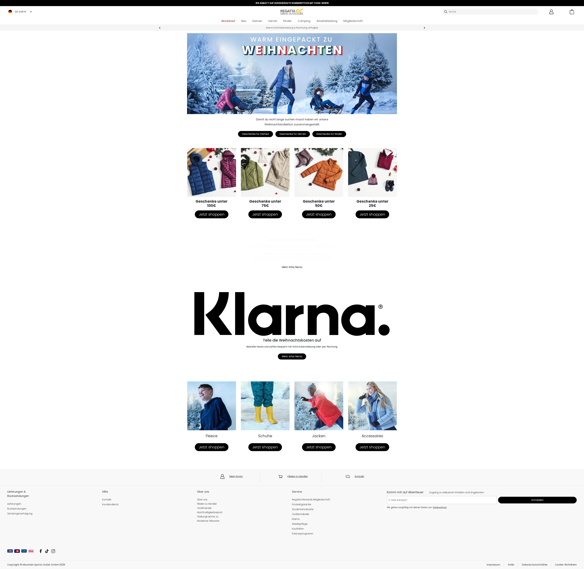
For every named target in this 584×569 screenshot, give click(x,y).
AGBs (511, 564)
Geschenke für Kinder (329, 134)
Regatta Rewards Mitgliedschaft (311, 499)
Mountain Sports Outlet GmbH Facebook (41, 551)
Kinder (287, 21)
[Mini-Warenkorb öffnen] (571, 11)
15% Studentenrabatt (292, 27)
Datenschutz (440, 507)
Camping (304, 21)
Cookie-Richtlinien (566, 564)
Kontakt (359, 476)
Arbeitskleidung (326, 21)
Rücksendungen (16, 508)
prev (160, 28)
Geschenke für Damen (255, 134)
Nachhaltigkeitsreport (209, 512)
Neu (243, 21)
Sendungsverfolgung (19, 513)
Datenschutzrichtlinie (534, 564)
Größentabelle (300, 514)
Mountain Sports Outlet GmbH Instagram (53, 551)
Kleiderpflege (300, 524)
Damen (257, 21)
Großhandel (204, 508)
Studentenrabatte (303, 509)
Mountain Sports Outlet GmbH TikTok (47, 551)
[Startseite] (292, 11)
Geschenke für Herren (292, 134)
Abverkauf (228, 21)
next (424, 28)
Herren (272, 21)
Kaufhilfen (298, 529)
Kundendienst (110, 504)
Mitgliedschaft (353, 21)
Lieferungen (14, 504)
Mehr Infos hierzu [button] (292, 267)
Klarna (295, 519)
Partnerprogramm (302, 533)
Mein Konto (236, 476)
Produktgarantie (301, 504)
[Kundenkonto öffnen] (551, 11)
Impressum (493, 564)
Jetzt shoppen (211, 214)
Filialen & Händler (297, 476)
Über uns (202, 499)
